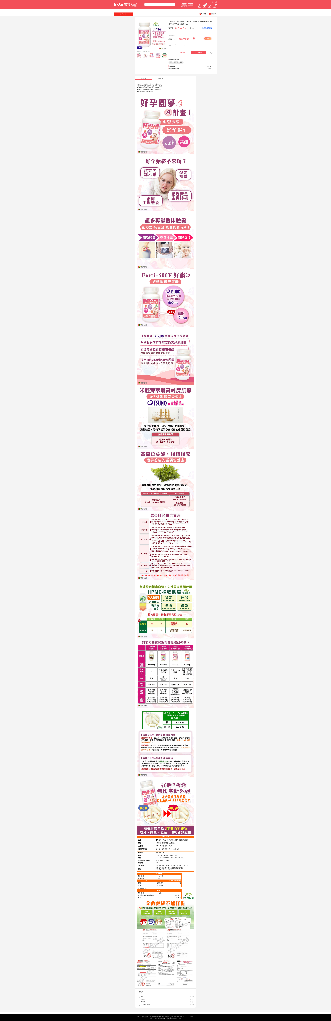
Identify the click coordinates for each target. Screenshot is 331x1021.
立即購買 (182, 52)
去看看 (209, 66)
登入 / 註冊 (214, 2)
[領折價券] (212, 13)
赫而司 (176, 62)
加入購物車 (198, 52)
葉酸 (170, 62)
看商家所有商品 (207, 28)
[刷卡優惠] (203, 13)
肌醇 (181, 62)
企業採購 (184, 4)
